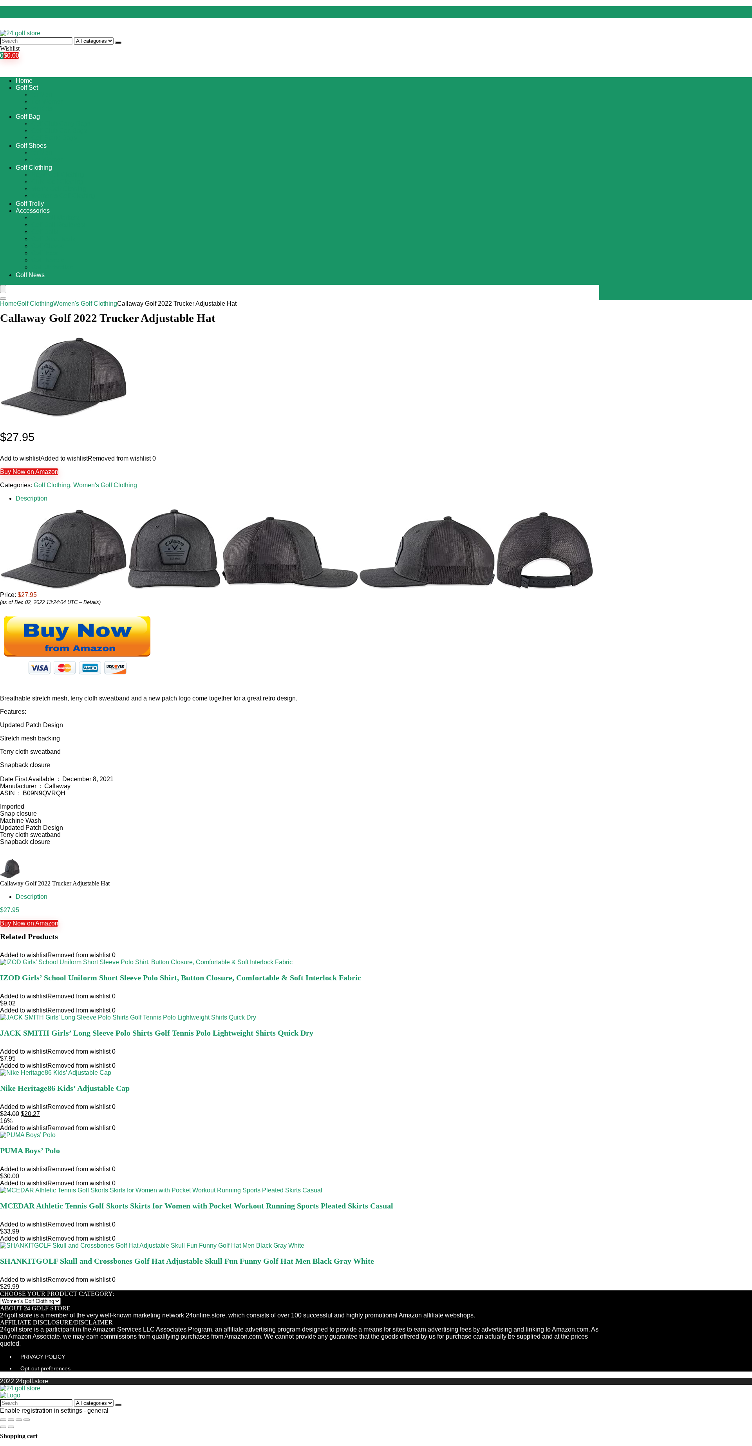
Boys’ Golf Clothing (58, 174)
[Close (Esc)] (3, 1420)
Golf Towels (47, 260)
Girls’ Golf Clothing (57, 181)
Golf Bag (28, 116)
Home (24, 80)
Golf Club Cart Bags (59, 130)
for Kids (41, 108)
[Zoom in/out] (27, 1420)
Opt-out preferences (45, 1368)
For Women (47, 101)
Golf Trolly (30, 203)
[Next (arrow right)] (11, 1427)
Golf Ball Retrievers (58, 224)
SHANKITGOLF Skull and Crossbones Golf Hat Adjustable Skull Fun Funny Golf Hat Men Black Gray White (187, 1261)
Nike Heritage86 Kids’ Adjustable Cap (65, 1088)
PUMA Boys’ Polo (30, 1150)
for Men (41, 94)
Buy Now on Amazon (29, 471)
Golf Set (27, 87)
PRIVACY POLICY (42, 1356)
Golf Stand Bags (54, 137)
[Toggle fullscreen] (19, 1420)
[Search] (118, 43)
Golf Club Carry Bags (60, 123)
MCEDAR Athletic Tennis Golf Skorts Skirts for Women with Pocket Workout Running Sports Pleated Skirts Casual (196, 1205)
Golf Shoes (31, 145)
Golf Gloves (47, 246)
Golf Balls (44, 232)
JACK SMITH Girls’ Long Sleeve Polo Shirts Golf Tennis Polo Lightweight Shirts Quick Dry (156, 1033)
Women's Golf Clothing (85, 303)
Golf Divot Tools (53, 239)
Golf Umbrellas (52, 267)
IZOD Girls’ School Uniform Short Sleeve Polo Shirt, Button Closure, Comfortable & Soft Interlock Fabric (180, 977)
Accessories (33, 210)
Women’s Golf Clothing (63, 195)
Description (31, 498)
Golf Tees (44, 253)
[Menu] (3, 289)
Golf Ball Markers (55, 217)
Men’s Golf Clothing (58, 188)
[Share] (11, 1420)
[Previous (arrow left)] (3, 1427)
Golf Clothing (34, 167)
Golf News (30, 275)
